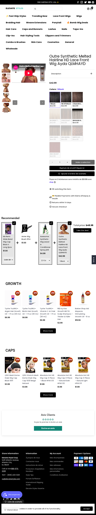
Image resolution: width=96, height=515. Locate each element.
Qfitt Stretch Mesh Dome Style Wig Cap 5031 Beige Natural (30, 379)
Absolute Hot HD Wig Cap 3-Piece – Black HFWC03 (47, 378)
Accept (86, 508)
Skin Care (36, 42)
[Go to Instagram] (81, 2)
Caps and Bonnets (32, 29)
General (69, 42)
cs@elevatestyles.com (11, 479)
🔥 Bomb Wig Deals (77, 22)
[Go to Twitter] (85, 2)
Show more (48, 331)
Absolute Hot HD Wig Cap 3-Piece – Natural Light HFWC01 (82, 379)
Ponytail (56, 22)
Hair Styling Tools (29, 35)
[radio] (54, 100)
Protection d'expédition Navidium (35, 470)
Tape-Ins (78, 29)
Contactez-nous (32, 461)
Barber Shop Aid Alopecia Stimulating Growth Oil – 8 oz (82, 312)
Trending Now (39, 16)
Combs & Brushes (15, 42)
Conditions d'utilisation (59, 475)
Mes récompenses (57, 458)
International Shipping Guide (34, 483)
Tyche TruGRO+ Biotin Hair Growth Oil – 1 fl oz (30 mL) (30, 311)
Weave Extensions (36, 22)
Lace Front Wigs (62, 16)
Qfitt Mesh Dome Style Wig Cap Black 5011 (12, 378)
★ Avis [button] (94, 259)
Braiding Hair (13, 22)
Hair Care (11, 29)
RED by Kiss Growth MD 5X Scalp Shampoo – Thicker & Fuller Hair (65, 313)
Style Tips (29, 475)
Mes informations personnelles (57, 470)
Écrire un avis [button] (48, 428)
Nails (64, 29)
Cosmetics (53, 42)
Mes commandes (56, 461)
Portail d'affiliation (33, 479)
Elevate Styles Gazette (35, 488)
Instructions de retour (34, 465)
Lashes (52, 29)
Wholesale (12, 48)
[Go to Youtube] (89, 2)
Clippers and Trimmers (58, 35)
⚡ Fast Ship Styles (16, 16)
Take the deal (82, 230)
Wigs (79, 16)
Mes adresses (55, 465)
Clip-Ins (10, 35)
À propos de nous (33, 458)
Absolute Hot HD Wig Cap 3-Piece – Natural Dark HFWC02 (64, 379)
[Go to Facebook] (78, 2)
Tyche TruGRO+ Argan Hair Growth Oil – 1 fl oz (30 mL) (13, 311)
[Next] (6, 110)
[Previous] (6, 66)
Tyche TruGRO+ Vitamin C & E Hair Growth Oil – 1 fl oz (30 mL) (48, 312)
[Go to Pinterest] (93, 2)
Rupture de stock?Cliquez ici (72, 168)
